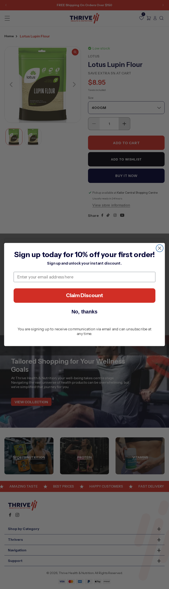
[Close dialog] (159, 248)
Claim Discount (84, 295)
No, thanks (85, 311)
